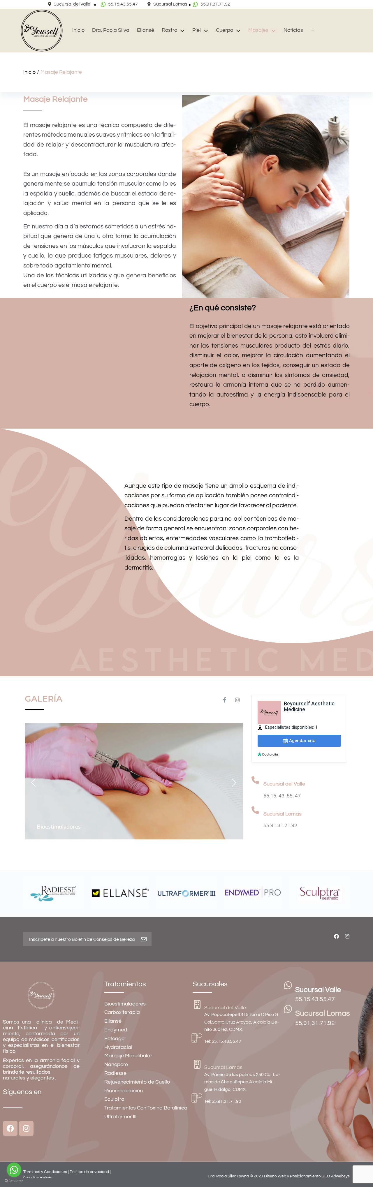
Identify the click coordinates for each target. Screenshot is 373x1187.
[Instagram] (237, 700)
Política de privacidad (89, 1172)
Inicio (29, 72)
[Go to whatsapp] (14, 1170)
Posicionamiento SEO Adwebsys (320, 1176)
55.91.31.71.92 (315, 1023)
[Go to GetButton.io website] (14, 1181)
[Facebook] (336, 936)
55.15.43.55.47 (315, 999)
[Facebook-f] (224, 700)
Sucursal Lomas (322, 1013)
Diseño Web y (277, 1176)
